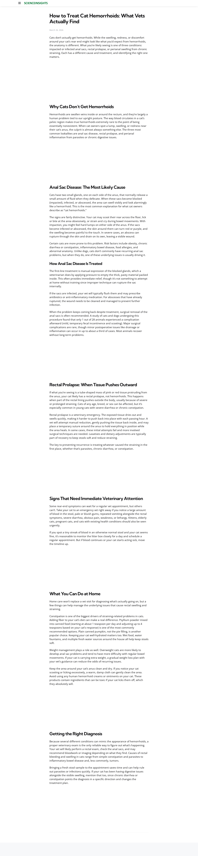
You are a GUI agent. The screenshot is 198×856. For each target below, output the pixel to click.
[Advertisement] (99, 81)
